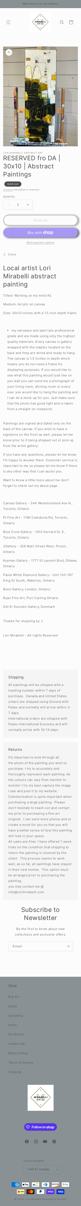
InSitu (12, 1025)
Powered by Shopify (54, 1199)
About (12, 1006)
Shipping (8, 189)
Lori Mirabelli (33, 1199)
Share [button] (12, 254)
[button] (8, 22)
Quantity (9, 196)
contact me (16, 1043)
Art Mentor (16, 1034)
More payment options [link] (41, 242)
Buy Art (13, 996)
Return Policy (18, 1053)
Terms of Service (20, 1062)
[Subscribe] (67, 946)
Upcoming (15, 1015)
